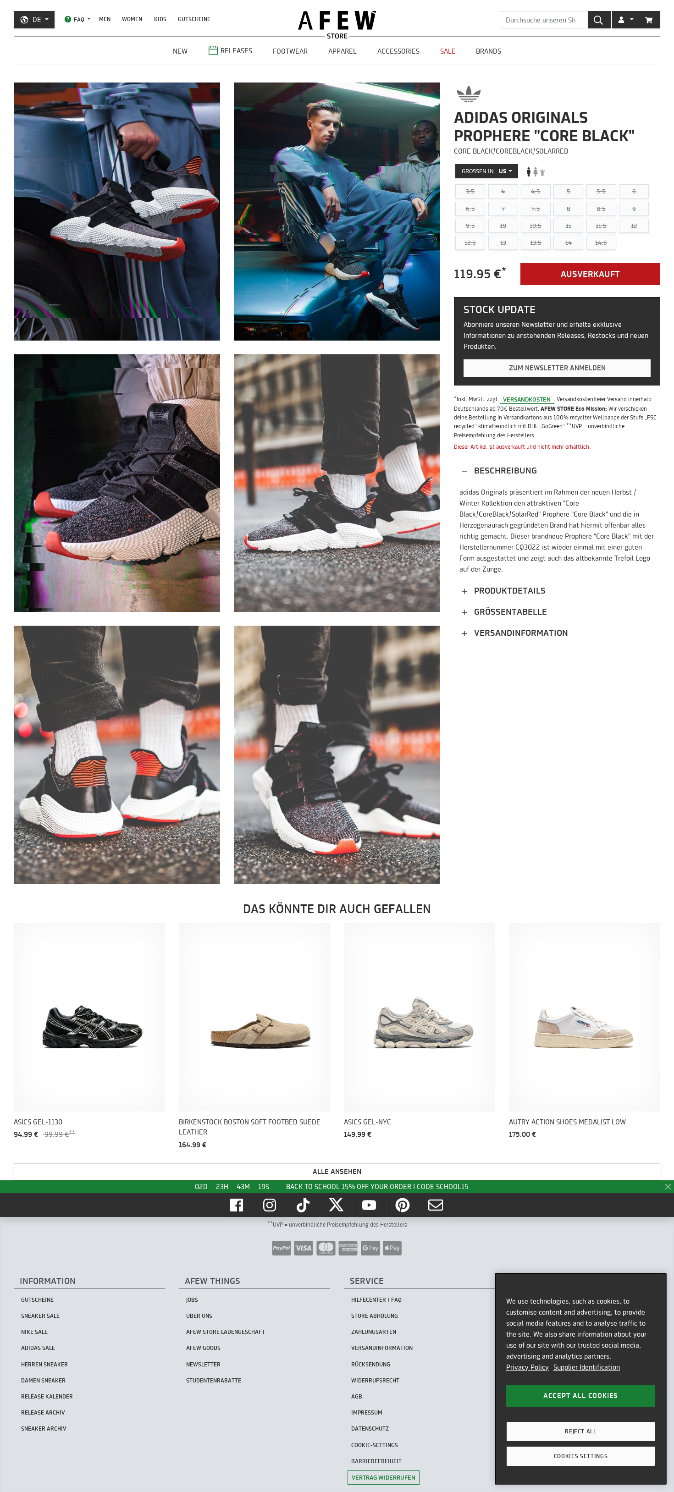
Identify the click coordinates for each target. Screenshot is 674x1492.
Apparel (342, 51)
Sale (448, 51)
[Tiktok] (304, 1205)
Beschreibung (504, 470)
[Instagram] (270, 1205)
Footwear (290, 51)
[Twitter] (337, 1205)
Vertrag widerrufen (383, 1477)
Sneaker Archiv (43, 1428)
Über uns (199, 1315)
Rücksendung (370, 1364)
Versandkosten (527, 399)
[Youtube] (370, 1205)
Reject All (581, 1431)
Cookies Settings (581, 1456)
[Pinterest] (403, 1205)
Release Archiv (43, 1412)
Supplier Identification (586, 1367)
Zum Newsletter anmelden (557, 368)
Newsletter (203, 1364)
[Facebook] (237, 1205)
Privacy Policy (527, 1367)
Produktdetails (509, 590)
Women (132, 19)
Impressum (366, 1412)
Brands (488, 51)
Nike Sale (34, 1331)
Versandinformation (520, 633)
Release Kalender (47, 1396)
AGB (356, 1396)
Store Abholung (374, 1315)
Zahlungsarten (373, 1331)
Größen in (484, 171)
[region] (581, 1379)
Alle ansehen (337, 1171)
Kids (160, 19)
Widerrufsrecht (375, 1380)
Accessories (398, 51)
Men (104, 19)
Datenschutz (370, 1428)
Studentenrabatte (213, 1380)
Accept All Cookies (580, 1395)
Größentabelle (509, 611)
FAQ (79, 19)
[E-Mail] (436, 1205)
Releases (236, 50)
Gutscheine (194, 19)
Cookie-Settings (374, 1445)
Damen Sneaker (43, 1380)
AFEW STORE (337, 20)
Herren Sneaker (44, 1364)
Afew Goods (203, 1347)
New (180, 51)
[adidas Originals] (469, 94)
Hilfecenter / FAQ (376, 1299)
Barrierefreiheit (376, 1461)
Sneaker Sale (40, 1315)
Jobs (192, 1299)
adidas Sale (38, 1347)
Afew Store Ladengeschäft (225, 1331)
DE (37, 19)
